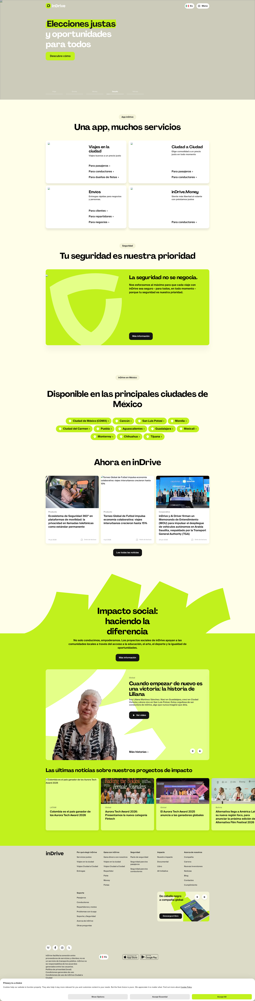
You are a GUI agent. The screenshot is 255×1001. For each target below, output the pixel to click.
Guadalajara (163, 429)
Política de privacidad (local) (58, 969)
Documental (163, 861)
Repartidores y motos (87, 907)
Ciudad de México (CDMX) (90, 421)
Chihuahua (131, 436)
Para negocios (98, 222)
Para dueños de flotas (103, 177)
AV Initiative (162, 871)
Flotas (106, 885)
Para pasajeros (98, 166)
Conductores (83, 902)
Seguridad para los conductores (139, 870)
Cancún (125, 421)
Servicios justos (84, 857)
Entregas (81, 871)
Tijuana (155, 436)
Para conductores (100, 171)
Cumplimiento (190, 885)
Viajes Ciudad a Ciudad (87, 866)
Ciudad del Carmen (75, 429)
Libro (159, 866)
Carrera (187, 861)
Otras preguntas (84, 925)
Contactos (189, 880)
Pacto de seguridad (139, 857)
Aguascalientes (133, 429)
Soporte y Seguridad (86, 916)
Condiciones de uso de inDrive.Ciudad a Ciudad (64, 977)
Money (107, 880)
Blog (186, 875)
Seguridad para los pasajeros (139, 863)
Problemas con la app (86, 911)
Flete (106, 875)
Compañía (189, 857)
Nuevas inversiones (193, 866)
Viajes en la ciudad (85, 861)
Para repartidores (100, 216)
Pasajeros (81, 897)
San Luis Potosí (152, 421)
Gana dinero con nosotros (116, 857)
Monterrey (104, 436)
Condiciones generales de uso (60, 972)
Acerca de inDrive (85, 921)
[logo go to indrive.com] (55, 5)
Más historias (137, 752)
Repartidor (109, 871)
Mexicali (189, 429)
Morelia (180, 421)
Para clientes (97, 211)
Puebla (105, 429)
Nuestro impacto (165, 857)
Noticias (188, 871)
